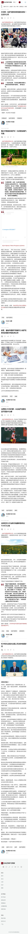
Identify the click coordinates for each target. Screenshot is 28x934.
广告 (2, 924)
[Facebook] (11, 18)
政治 (2, 879)
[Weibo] (12, 867)
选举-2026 (6, 6)
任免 (15, 6)
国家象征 (3, 903)
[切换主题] (20, 2)
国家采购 (3, 909)
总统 (3, 847)
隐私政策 (3, 900)
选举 (16, 847)
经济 (11, 396)
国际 (2, 888)
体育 (3, 510)
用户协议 (3, 897)
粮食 (7, 631)
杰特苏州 (21, 631)
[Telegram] (8, 18)
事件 (18, 6)
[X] (14, 18)
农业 (3, 631)
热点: (1, 6)
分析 (2, 882)
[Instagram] (2, 18)
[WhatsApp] (5, 18)
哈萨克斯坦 (12, 118)
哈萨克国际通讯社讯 (7, 22)
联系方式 (3, 921)
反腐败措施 (4, 906)
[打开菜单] (25, 2)
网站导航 (3, 918)
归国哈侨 (4, 118)
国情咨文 (21, 6)
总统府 (11, 6)
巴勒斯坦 (19, 118)
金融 (16, 396)
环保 (3, 317)
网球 (16, 510)
